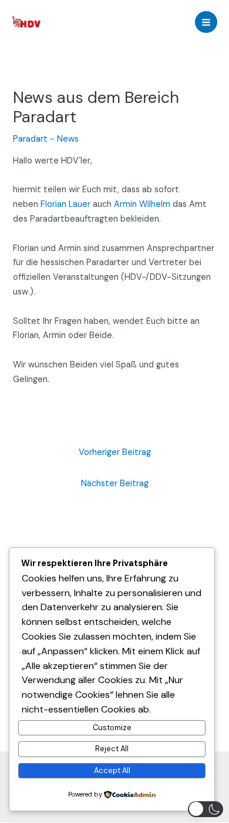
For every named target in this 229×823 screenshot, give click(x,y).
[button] (205, 809)
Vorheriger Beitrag (115, 452)
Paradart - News (46, 139)
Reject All (112, 749)
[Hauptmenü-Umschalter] (206, 22)
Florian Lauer (65, 204)
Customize (112, 727)
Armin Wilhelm (142, 204)
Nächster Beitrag (115, 483)
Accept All (112, 770)
